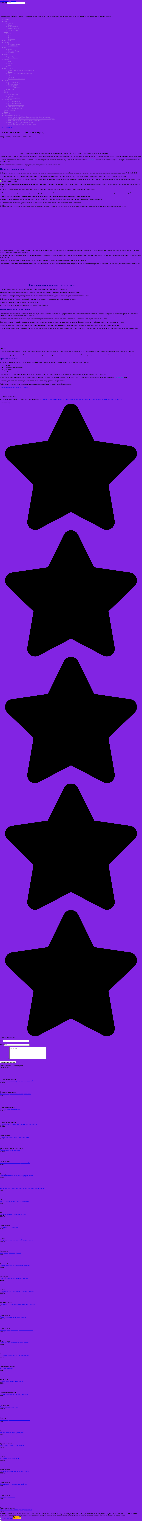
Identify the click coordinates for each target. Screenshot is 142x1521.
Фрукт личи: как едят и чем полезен (12, 1445)
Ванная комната (13, 26)
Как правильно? (13, 82)
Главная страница (6, 127)
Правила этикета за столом (9, 1407)
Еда (5, 47)
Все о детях (7, 40)
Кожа (9, 66)
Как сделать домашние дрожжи (10, 1253)
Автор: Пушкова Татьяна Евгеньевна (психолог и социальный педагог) (31, 119)
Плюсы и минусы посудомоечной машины (14, 1278)
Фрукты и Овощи (13, 51)
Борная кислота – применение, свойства (13, 1484)
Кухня (10, 25)
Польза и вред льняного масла (10, 1150)
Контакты (7, 113)
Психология (8, 99)
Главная (6, 19)
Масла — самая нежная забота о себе (20, 73)
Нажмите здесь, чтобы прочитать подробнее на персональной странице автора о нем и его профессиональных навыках (82, 399)
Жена (9, 35)
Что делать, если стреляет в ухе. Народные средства (17, 1240)
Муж (9, 33)
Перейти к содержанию (8, 1)
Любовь (6, 42)
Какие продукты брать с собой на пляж (13, 1214)
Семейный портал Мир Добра (10, 13)
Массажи (11, 77)
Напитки (11, 53)
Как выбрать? (12, 86)
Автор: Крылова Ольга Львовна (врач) (20, 122)
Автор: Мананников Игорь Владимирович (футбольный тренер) (29, 117)
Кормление (11, 39)
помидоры (91, 160)
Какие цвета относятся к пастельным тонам (14, 1471)
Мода (9, 65)
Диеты (6, 91)
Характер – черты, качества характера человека (15, 1094)
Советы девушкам (14, 44)
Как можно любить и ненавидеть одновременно (16, 1510)
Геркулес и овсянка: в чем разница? (11, 1381)
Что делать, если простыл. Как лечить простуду (15, 1355)
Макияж (10, 63)
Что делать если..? (14, 84)
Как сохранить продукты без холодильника (14, 1201)
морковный (119, 377)
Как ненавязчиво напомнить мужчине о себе (15, 1163)
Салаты (10, 56)
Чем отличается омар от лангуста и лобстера (14, 1343)
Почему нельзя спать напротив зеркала (13, 1317)
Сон (9, 75)
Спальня (10, 23)
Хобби (6, 93)
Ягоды (10, 49)
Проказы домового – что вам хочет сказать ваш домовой (18, 1124)
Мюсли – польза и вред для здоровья (12, 1432)
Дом (5, 21)
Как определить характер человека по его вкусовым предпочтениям (22, 1188)
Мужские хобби (13, 94)
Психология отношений (16, 105)
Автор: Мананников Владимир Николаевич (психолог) (26, 120)
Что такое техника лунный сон (10, 1109)
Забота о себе (8, 68)
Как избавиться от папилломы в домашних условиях (17, 1304)
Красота (6, 59)
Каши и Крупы (13, 58)
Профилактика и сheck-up (16, 79)
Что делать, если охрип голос (9, 1458)
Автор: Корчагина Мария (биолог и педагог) (22, 124)
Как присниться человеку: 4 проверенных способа (16, 1081)
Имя (1, 1041)
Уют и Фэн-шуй (13, 30)
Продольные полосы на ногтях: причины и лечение (17, 1291)
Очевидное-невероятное (16, 106)
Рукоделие (11, 96)
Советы (6, 80)
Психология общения (15, 103)
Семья (6, 32)
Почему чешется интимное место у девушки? (15, 1265)
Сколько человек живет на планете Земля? (14, 1394)
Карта (6, 112)
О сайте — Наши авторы (12, 115)
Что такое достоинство (7, 1497)
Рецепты (7, 54)
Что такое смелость (6, 1368)
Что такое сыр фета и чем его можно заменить (15, 1420)
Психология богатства (15, 108)
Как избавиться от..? (14, 87)
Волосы (10, 61)
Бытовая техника (13, 28)
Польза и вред (11, 387)
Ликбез (10, 72)
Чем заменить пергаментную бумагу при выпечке (16, 1176)
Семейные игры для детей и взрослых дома (14, 1137)
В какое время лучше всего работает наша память (16, 1330)
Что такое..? (11, 89)
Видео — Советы (9, 110)
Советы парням (13, 46)
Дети (9, 37)
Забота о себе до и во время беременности (21, 70)
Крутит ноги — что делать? (9, 1227)
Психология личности (15, 101)
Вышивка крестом (14, 98)
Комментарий (4, 1059)
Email (2, 1044)
